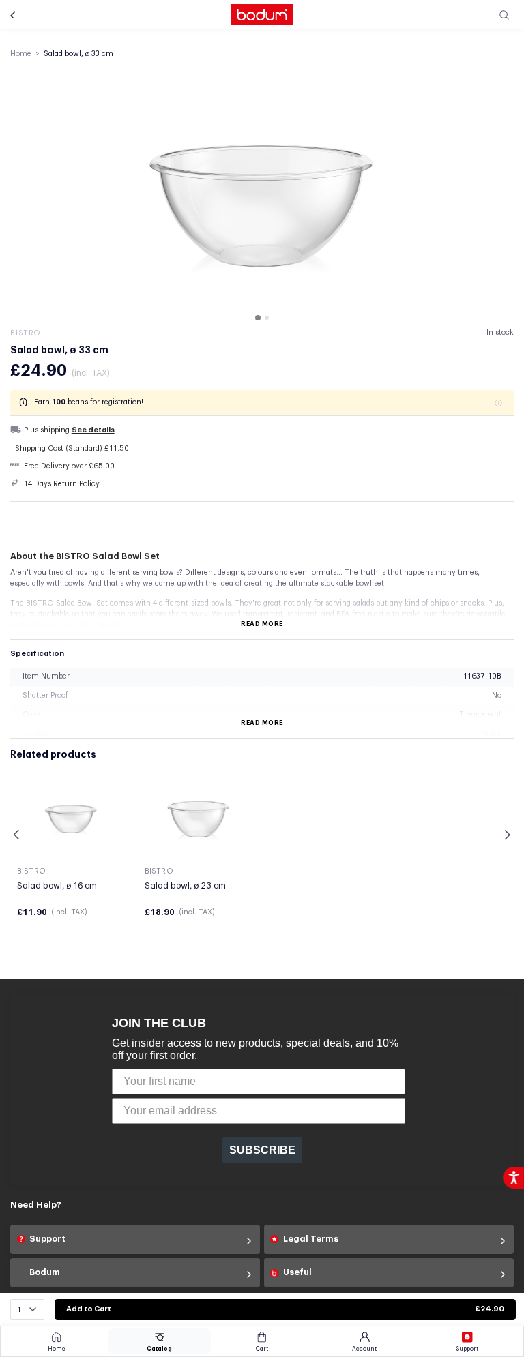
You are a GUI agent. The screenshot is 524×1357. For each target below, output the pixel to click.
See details (93, 430)
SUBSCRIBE (262, 1150)
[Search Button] (504, 14)
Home (20, 53)
